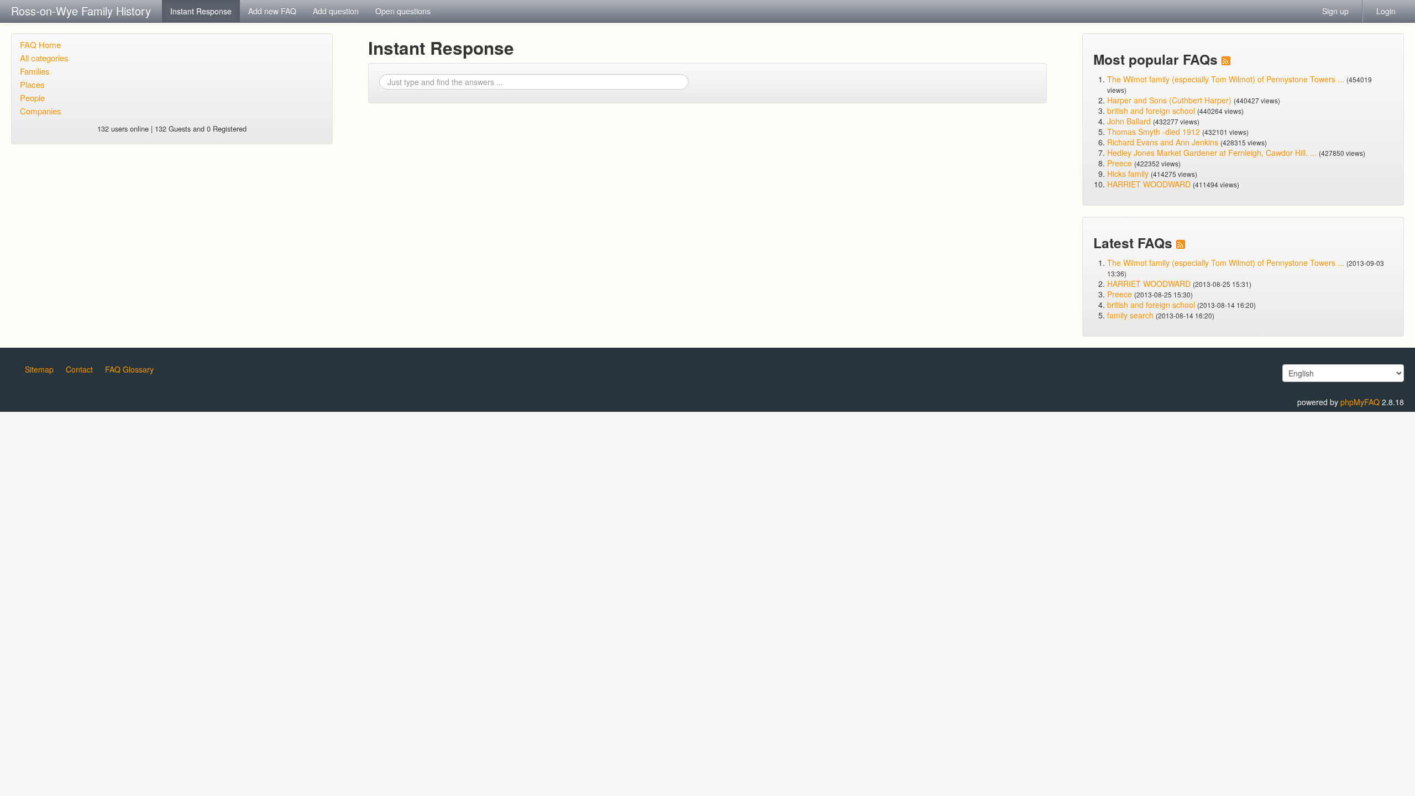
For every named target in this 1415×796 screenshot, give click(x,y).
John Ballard (1129, 121)
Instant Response (201, 11)
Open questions (403, 11)
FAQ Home (40, 44)
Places (32, 84)
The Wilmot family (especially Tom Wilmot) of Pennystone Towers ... (1225, 79)
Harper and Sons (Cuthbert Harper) (1169, 100)
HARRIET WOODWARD (1149, 184)
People (32, 97)
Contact (79, 369)
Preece (1119, 163)
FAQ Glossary (129, 369)
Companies (40, 111)
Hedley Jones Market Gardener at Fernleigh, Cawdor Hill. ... (1212, 152)
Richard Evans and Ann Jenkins (1162, 142)
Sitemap (39, 369)
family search (1131, 315)
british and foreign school (1151, 110)
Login (1386, 11)
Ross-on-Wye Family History (81, 11)
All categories (44, 58)
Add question (336, 11)
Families (35, 71)
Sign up (1335, 11)
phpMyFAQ (1360, 401)
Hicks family (1129, 173)
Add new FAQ (272, 11)
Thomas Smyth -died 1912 (1153, 131)
